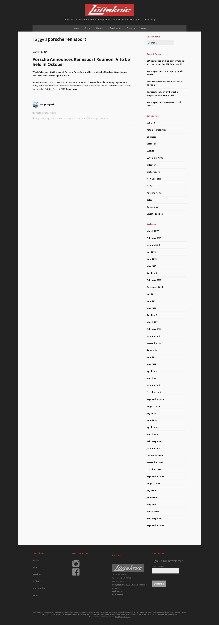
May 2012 (151, 308)
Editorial (151, 143)
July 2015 (151, 252)
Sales (149, 199)
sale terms (117, 594)
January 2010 (153, 448)
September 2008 (155, 525)
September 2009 (155, 476)
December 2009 (155, 455)
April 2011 (152, 371)
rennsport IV (82, 118)
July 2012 (151, 294)
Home (76, 28)
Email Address (159, 566)
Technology (153, 206)
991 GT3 (151, 122)
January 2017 (153, 245)
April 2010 (152, 427)
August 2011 (153, 350)
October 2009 (154, 469)
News (143, 28)
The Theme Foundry (122, 617)
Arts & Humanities (156, 129)
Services (114, 28)
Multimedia (39, 588)
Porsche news (154, 192)
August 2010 (153, 406)
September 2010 (155, 399)
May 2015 (151, 266)
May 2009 (151, 504)
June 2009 (151, 497)
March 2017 (152, 231)
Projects (130, 28)
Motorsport (42, 112)
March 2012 (152, 322)
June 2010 (151, 420)
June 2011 (151, 357)
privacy (116, 588)
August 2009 (153, 483)
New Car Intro (154, 178)
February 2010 (154, 441)
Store (87, 28)
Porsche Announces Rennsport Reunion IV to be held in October (81, 61)
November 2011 (155, 343)
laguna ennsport (44, 118)
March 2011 (152, 378)
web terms (117, 591)
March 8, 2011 (41, 52)
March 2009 (152, 511)
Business (151, 136)
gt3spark (49, 104)
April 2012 (152, 315)
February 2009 (154, 518)
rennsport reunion (100, 118)
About (98, 28)
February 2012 (154, 329)
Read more (71, 89)
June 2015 (151, 259)
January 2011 (153, 385)
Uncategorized (155, 213)
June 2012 (151, 301)
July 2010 (151, 413)
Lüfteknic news (155, 157)
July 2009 (151, 490)
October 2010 (154, 392)
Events (150, 150)
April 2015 (152, 273)
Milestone (152, 164)
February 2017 (154, 238)
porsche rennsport (64, 118)
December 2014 (155, 287)
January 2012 (153, 336)
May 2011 (151, 364)
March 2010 (152, 434)
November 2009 (155, 462)
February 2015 (154, 280)
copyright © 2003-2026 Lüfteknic (129, 584)
